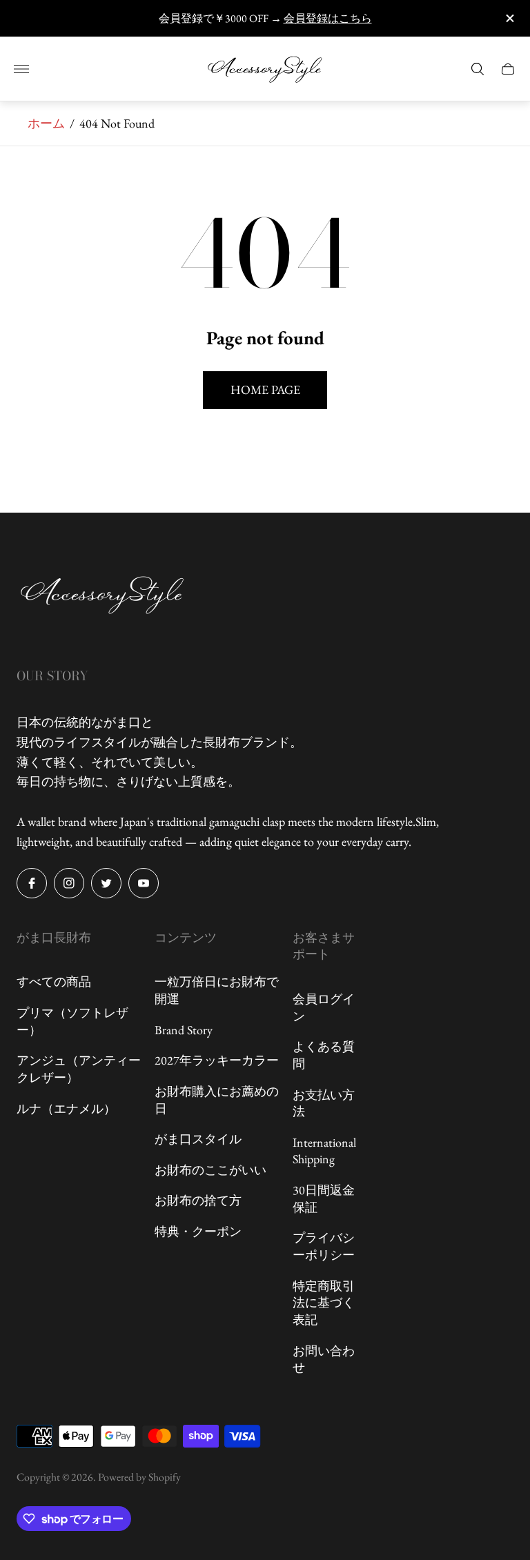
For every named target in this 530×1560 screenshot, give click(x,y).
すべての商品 (54, 981)
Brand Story (184, 1030)
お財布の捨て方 (198, 1200)
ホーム (46, 123)
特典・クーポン (198, 1231)
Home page (265, 389)
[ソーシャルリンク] (32, 883)
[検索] (477, 69)
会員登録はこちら (328, 18)
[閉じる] (509, 18)
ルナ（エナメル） (66, 1108)
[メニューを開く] (21, 69)
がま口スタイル (198, 1139)
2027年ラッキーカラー (217, 1060)
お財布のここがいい (210, 1170)
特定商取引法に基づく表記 (324, 1302)
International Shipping (324, 1150)
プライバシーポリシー (324, 1246)
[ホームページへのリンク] (103, 596)
